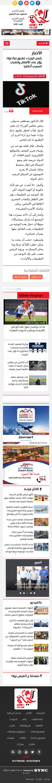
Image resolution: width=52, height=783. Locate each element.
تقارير (12, 725)
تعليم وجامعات (37, 732)
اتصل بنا (38, 779)
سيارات (20, 744)
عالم (24, 719)
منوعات (10, 738)
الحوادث (13, 719)
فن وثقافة (25, 725)
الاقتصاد (39, 725)
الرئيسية (42, 43)
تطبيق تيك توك (20, 276)
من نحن (46, 779)
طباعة (6, 111)
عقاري (32, 744)
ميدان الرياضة (14, 713)
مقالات (22, 738)
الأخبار (29, 713)
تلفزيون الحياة (38, 738)
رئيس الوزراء (36, 276)
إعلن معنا (30, 779)
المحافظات (37, 719)
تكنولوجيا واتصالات (16, 732)
